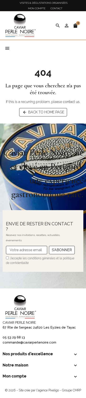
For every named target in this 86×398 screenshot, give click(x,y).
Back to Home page (43, 112)
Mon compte (36, 8)
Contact (56, 8)
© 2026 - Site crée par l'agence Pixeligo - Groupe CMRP (43, 390)
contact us (71, 102)
